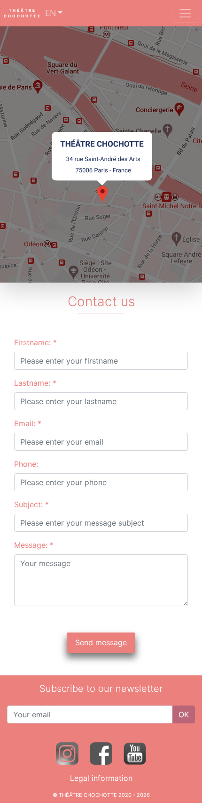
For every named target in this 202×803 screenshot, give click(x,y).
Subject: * (31, 504)
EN (50, 13)
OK (184, 714)
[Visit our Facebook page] (101, 752)
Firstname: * (35, 342)
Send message (101, 642)
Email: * (27, 423)
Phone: (26, 464)
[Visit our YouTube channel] (135, 752)
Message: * (34, 545)
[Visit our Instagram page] (67, 752)
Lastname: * (35, 383)
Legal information (101, 778)
